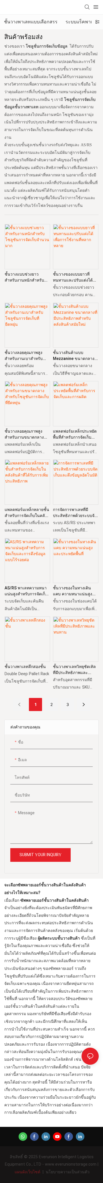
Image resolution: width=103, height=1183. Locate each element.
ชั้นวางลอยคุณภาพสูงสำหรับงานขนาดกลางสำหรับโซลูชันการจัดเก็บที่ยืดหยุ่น (26, 434)
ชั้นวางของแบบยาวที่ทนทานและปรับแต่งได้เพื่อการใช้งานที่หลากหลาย (73, 277)
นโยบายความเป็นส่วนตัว (68, 1172)
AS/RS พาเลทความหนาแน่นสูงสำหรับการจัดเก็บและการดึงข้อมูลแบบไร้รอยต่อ (26, 591)
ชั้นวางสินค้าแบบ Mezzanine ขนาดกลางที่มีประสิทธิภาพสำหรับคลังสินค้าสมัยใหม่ (75, 356)
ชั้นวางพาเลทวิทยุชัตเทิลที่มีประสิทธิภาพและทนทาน (74, 670)
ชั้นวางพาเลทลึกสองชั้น (25, 667)
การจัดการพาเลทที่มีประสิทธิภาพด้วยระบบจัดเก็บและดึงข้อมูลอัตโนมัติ (75, 513)
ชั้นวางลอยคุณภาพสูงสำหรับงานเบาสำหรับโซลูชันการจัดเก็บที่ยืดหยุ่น (24, 356)
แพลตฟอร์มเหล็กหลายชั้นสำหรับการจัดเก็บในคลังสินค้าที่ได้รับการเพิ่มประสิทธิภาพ (27, 513)
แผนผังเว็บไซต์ (27, 1172)
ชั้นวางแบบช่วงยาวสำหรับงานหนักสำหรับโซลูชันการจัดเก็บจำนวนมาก (27, 277)
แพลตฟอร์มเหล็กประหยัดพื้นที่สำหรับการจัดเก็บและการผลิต (75, 434)
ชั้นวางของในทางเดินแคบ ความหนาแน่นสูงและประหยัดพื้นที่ (72, 591)
